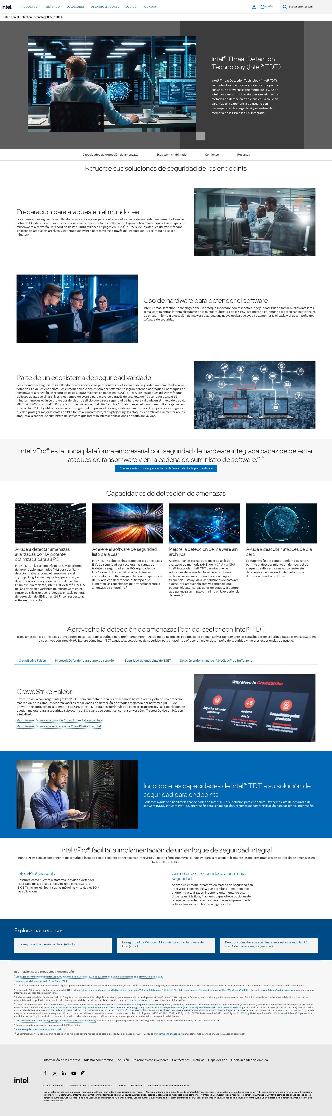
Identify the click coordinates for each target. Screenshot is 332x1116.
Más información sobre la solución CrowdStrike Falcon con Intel (60, 720)
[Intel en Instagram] (83, 1073)
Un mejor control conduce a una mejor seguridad (209, 875)
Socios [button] (130, 6)
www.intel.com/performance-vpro (278, 989)
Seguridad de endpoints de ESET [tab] (148, 661)
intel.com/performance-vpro (138, 1000)
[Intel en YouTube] (74, 1073)
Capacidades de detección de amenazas (110, 155)
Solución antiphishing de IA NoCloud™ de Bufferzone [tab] (216, 661)
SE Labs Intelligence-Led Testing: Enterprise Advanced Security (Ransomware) (56, 1020)
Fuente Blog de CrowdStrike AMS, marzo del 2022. (41, 1029)
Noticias (198, 1060)
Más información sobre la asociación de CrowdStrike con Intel (59, 726)
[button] (166, 548)
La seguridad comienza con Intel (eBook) (47, 944)
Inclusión (123, 1060)
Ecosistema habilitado (171, 155)
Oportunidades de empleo (249, 1060)
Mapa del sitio (217, 1060)
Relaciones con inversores (150, 1060)
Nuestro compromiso (98, 1060)
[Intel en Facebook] (45, 1073)
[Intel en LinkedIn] (64, 1073)
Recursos (243, 155)
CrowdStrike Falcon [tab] (32, 661)
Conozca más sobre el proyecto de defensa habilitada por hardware (166, 468)
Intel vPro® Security (36, 873)
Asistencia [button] (52, 6)
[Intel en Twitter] (54, 1073)
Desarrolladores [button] (105, 6)
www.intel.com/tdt (290, 1013)
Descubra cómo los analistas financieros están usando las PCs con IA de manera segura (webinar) (267, 944)
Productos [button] (28, 6)
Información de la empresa (61, 1060)
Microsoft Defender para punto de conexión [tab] (85, 661)
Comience (212, 155)
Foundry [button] (150, 6)
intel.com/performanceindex (104, 1094)
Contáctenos (180, 1060)
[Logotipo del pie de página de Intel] (22, 1080)
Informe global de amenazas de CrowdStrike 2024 (41, 981)
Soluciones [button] (75, 6)
